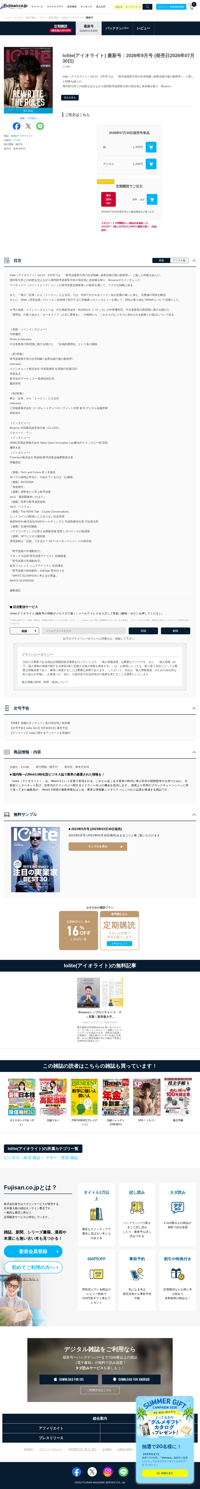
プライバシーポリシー (50, 1449)
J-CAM (17, 140)
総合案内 (100, 1418)
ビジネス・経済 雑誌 (25, 17)
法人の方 (100, 6)
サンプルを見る (97, 846)
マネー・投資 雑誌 (49, 17)
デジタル (108, 163)
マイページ (37, 6)
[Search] (147, 7)
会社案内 (107, 1449)
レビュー (143, 28)
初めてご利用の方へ (33, 1267)
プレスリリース (51, 1438)
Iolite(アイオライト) (72, 17)
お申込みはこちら (119, 943)
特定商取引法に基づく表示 (82, 1449)
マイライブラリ (55, 6)
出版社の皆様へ (126, 1449)
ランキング (86, 6)
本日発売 (72, 6)
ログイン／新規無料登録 (171, 6)
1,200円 (138, 147)
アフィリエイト (51, 1428)
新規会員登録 (33, 1251)
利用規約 (28, 1449)
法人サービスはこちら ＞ (21, 1279)
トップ (7, 17)
